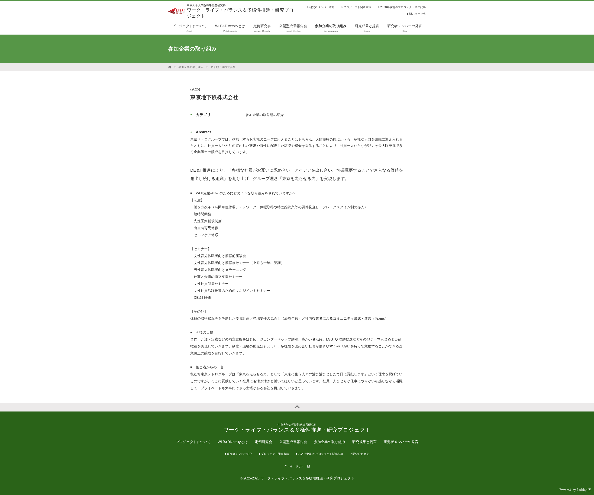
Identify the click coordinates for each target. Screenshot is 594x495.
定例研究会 (263, 442)
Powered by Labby (573, 490)
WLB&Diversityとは (233, 442)
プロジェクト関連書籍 (357, 7)
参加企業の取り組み (190, 67)
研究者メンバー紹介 (321, 7)
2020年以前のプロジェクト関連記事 (403, 7)
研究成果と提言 (364, 442)
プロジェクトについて (193, 442)
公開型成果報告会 (293, 442)
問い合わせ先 (417, 14)
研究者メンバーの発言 (401, 442)
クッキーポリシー (295, 466)
